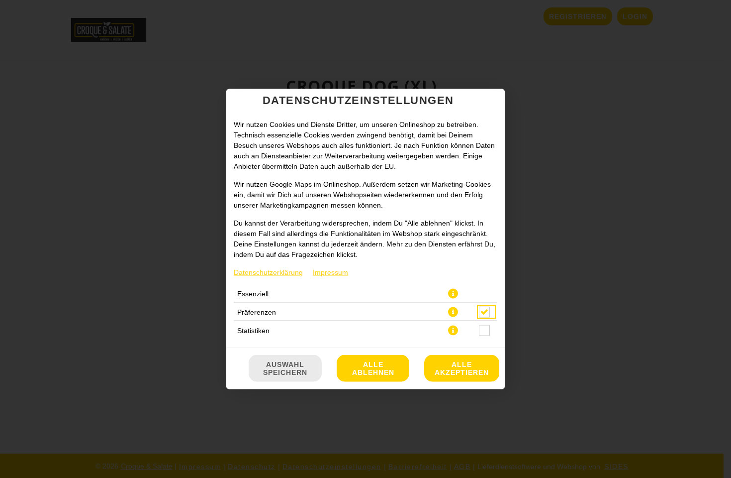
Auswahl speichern (285, 368)
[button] (453, 294)
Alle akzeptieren (462, 368)
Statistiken (253, 331)
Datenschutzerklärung (268, 272)
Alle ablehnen (373, 368)
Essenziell (253, 294)
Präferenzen (256, 312)
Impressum (330, 272)
